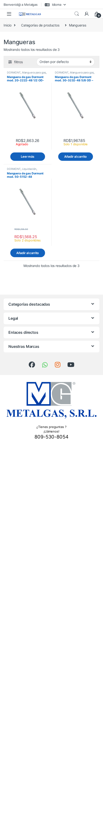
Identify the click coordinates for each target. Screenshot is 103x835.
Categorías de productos (40, 25)
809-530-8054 (51, 437)
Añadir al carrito (75, 156)
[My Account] (86, 14)
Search (76, 13)
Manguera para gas (34, 72)
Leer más (27, 156)
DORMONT (14, 72)
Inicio (7, 25)
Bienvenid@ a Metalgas (21, 4)
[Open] (9, 13)
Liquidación (29, 169)
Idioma (56, 4)
